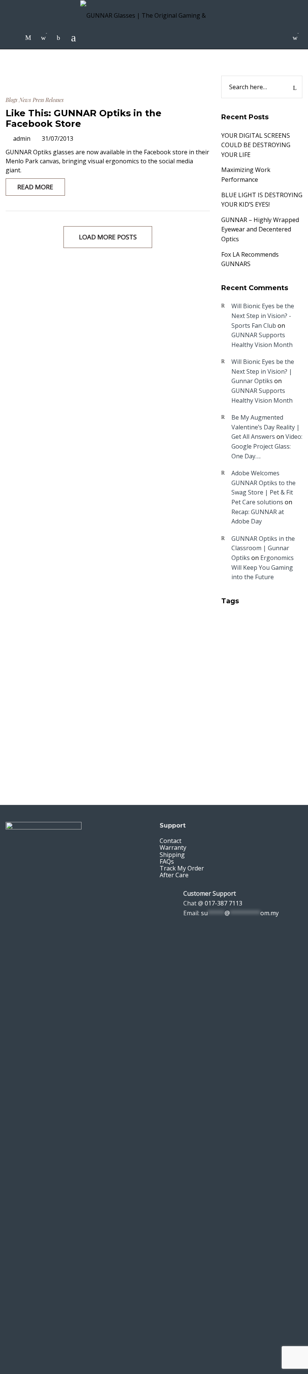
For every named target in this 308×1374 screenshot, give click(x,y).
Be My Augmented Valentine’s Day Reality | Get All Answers (265, 427)
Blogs (11, 99)
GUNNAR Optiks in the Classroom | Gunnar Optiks (263, 548)
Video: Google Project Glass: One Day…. (266, 446)
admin (21, 138)
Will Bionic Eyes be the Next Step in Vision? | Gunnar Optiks (262, 371)
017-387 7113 (223, 903)
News (25, 99)
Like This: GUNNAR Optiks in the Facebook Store (84, 118)
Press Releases (48, 99)
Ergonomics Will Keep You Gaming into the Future (262, 567)
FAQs (167, 861)
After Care (174, 875)
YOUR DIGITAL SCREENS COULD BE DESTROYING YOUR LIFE (255, 145)
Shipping (172, 855)
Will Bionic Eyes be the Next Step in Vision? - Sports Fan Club (262, 315)
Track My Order (182, 868)
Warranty (173, 847)
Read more (35, 187)
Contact (170, 841)
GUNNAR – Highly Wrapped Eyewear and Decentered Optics (260, 229)
